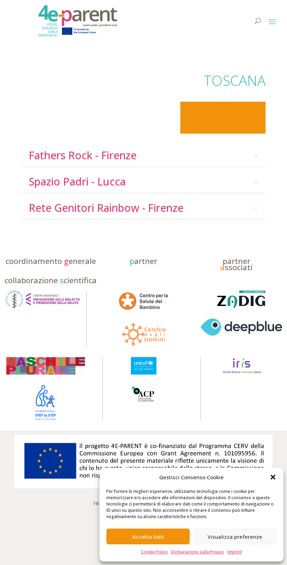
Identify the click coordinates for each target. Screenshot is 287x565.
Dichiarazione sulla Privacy (197, 552)
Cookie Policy (154, 552)
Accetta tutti (148, 536)
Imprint (234, 552)
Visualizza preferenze (235, 536)
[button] (273, 477)
